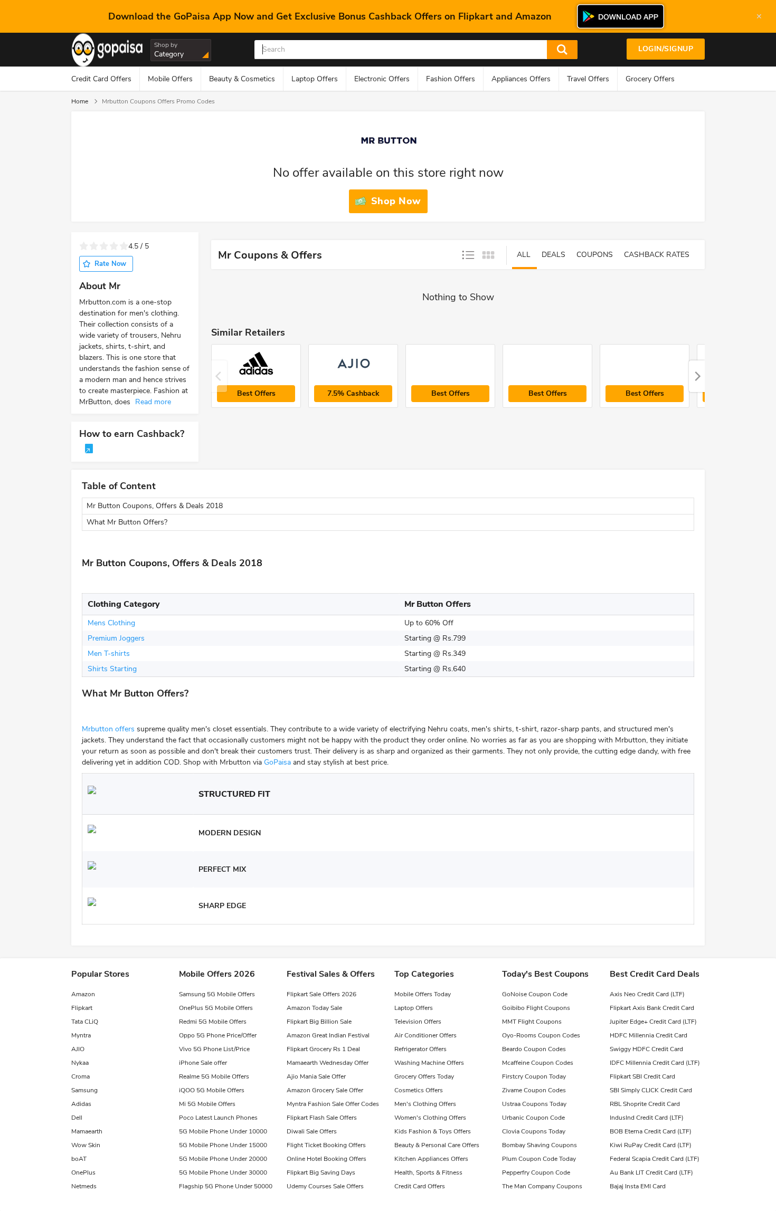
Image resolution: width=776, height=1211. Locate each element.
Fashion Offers (450, 79)
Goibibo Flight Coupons (536, 1008)
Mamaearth (86, 1131)
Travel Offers (588, 79)
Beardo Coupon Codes (534, 1049)
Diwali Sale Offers (312, 1131)
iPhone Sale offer (203, 1063)
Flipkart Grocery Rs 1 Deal (323, 1049)
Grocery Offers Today (424, 1076)
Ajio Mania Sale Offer (316, 1076)
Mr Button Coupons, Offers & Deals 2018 (155, 506)
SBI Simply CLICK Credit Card (651, 1090)
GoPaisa (277, 762)
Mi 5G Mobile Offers (207, 1104)
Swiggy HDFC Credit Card (646, 1049)
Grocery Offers (650, 79)
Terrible (83, 246)
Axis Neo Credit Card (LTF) (647, 994)
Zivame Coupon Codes (534, 1090)
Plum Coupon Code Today (539, 1159)
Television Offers (417, 1021)
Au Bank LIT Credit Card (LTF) (651, 1172)
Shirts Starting (112, 669)
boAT (79, 1159)
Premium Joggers (116, 638)
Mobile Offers (170, 79)
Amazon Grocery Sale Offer (325, 1090)
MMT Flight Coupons (532, 1021)
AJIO (77, 1049)
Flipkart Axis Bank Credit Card (652, 1008)
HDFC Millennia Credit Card (648, 1035)
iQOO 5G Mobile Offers (211, 1090)
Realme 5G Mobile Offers (214, 1076)
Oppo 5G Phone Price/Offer (218, 1035)
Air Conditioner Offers (425, 1035)
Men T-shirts (109, 654)
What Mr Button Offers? (127, 522)
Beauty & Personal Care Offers (436, 1145)
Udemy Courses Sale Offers (325, 1186)
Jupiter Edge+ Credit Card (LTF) (653, 1021)
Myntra (81, 1035)
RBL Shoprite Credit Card (645, 1104)
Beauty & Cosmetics (242, 79)
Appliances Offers (521, 79)
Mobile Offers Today (422, 994)
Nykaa (80, 1063)
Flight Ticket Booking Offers (326, 1145)
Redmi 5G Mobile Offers (213, 1021)
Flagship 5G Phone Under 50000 (225, 1186)
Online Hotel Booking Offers (326, 1159)
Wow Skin (85, 1145)
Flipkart (81, 1008)
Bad (93, 246)
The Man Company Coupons (542, 1186)
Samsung (84, 1090)
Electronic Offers (382, 79)
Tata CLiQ (84, 1021)
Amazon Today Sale (314, 1008)
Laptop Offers (314, 79)
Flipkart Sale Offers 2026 (321, 994)
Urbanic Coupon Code (533, 1117)
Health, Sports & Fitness (428, 1172)
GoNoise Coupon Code (534, 994)
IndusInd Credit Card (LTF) (647, 1117)
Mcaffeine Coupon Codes (537, 1063)
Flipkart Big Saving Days (321, 1172)
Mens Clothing (111, 623)
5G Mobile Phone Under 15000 (223, 1145)
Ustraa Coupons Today (534, 1104)
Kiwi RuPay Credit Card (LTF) (651, 1145)
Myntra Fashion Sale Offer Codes (333, 1104)
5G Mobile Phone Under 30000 (223, 1172)
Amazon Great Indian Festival (328, 1035)
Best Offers (256, 393)
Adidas (81, 1104)
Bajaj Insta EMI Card (638, 1186)
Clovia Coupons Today (533, 1131)
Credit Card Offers (101, 79)
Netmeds (84, 1186)
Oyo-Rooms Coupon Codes (541, 1035)
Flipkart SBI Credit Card (642, 1076)
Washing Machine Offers (429, 1063)
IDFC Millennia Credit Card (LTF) (655, 1063)
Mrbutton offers (108, 729)
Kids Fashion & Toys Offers (432, 1131)
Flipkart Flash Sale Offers (322, 1117)
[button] (697, 376)
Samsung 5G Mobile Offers (217, 994)
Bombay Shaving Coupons (539, 1145)
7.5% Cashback (353, 393)
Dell (76, 1117)
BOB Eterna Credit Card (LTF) (651, 1131)
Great (123, 246)
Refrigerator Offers (420, 1049)
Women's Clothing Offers (430, 1117)
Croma (80, 1076)
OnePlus (83, 1172)
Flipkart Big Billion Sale (319, 1021)
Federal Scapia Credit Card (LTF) (654, 1159)
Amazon (83, 994)
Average (103, 246)
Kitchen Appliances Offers (431, 1159)
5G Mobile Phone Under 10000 (223, 1131)
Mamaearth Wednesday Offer (327, 1063)
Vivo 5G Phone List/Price (214, 1049)
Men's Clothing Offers (425, 1104)
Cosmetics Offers (418, 1090)
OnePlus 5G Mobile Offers (216, 1008)
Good (113, 246)
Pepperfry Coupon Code (536, 1172)
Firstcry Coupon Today (534, 1076)
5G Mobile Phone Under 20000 (223, 1159)
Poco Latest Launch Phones (218, 1117)
